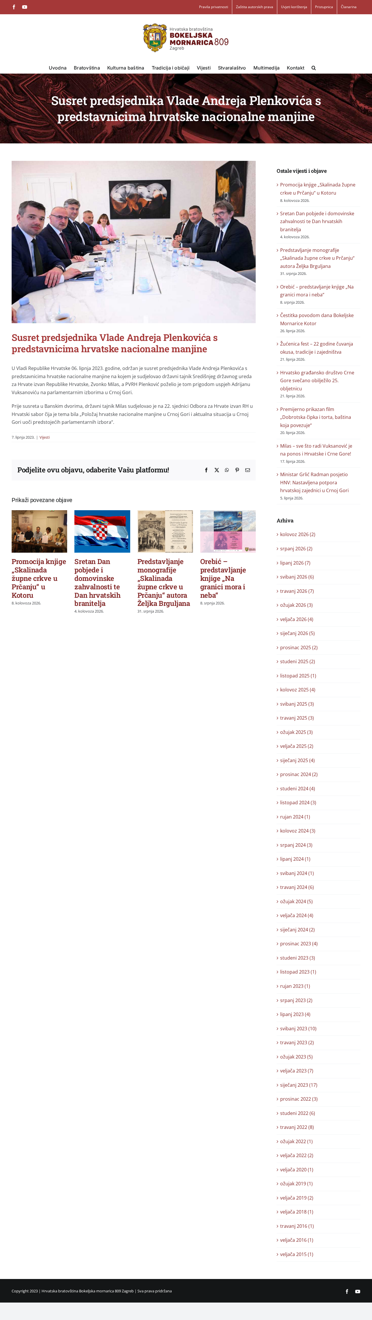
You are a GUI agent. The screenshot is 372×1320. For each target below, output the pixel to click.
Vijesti (45, 437)
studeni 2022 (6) (297, 1113)
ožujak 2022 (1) (296, 1141)
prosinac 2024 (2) (299, 774)
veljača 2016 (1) (296, 1240)
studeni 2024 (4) (297, 788)
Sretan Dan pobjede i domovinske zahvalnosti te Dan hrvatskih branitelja (97, 582)
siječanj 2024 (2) (297, 929)
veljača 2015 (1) (296, 1254)
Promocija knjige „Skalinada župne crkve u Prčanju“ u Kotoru (39, 578)
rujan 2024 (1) (295, 817)
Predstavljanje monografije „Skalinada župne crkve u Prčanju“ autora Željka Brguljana (163, 582)
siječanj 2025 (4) (297, 760)
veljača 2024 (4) (296, 915)
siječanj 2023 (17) (298, 1085)
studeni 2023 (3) (297, 958)
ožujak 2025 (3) (296, 732)
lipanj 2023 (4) (295, 1014)
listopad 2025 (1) (298, 676)
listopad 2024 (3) (298, 802)
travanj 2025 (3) (297, 718)
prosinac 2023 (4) (299, 943)
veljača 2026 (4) (296, 619)
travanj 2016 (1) (297, 1226)
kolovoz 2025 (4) (297, 689)
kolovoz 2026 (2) (297, 534)
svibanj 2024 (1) (297, 873)
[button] (314, 67)
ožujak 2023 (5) (296, 1057)
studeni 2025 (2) (297, 661)
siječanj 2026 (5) (297, 633)
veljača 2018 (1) (296, 1212)
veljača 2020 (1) (296, 1169)
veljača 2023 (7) (296, 1071)
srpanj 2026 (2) (296, 548)
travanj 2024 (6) (297, 887)
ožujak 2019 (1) (296, 1183)
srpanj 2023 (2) (296, 1000)
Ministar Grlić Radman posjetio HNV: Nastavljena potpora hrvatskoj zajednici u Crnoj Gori (314, 482)
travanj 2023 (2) (297, 1042)
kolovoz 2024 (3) (297, 831)
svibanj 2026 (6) (297, 577)
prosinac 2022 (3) (299, 1099)
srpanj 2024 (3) (296, 845)
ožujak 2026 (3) (296, 605)
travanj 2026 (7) (297, 591)
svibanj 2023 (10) (298, 1028)
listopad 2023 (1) (298, 972)
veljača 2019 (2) (296, 1198)
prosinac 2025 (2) (299, 647)
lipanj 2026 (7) (295, 563)
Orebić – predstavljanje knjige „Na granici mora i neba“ (223, 578)
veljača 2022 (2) (296, 1155)
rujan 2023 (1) (295, 986)
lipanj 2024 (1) (295, 859)
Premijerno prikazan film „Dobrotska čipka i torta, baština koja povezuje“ (315, 417)
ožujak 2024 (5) (296, 901)
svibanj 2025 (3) (297, 704)
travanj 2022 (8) (297, 1127)
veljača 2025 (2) (296, 746)
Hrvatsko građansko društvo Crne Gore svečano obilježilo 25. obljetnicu (317, 380)
